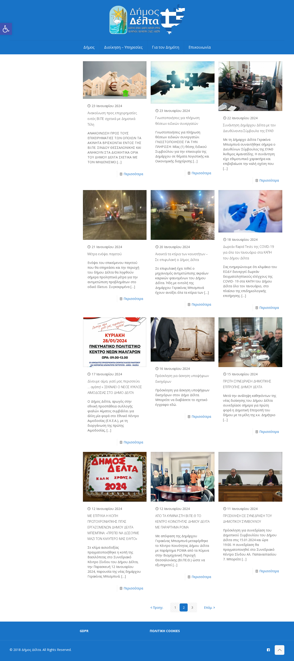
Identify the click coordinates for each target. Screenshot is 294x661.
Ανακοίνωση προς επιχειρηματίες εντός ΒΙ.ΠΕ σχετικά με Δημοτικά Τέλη (112, 119)
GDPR (84, 631)
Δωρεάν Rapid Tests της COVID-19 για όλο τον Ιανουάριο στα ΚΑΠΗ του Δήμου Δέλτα (248, 252)
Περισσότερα (133, 174)
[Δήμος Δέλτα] (147, 20)
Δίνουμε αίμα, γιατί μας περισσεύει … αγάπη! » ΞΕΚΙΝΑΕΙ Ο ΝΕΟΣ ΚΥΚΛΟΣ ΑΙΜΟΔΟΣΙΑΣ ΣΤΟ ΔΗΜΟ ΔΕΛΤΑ (115, 387)
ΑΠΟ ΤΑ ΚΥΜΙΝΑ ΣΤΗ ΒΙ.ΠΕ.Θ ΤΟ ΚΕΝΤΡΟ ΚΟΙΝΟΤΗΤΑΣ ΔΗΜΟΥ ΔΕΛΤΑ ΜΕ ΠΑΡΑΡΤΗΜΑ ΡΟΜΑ (182, 521)
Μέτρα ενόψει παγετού (105, 254)
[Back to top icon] (279, 650)
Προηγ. (158, 607)
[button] (6, 29)
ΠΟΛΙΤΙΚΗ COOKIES (165, 631)
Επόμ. (208, 607)
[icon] (268, 649)
